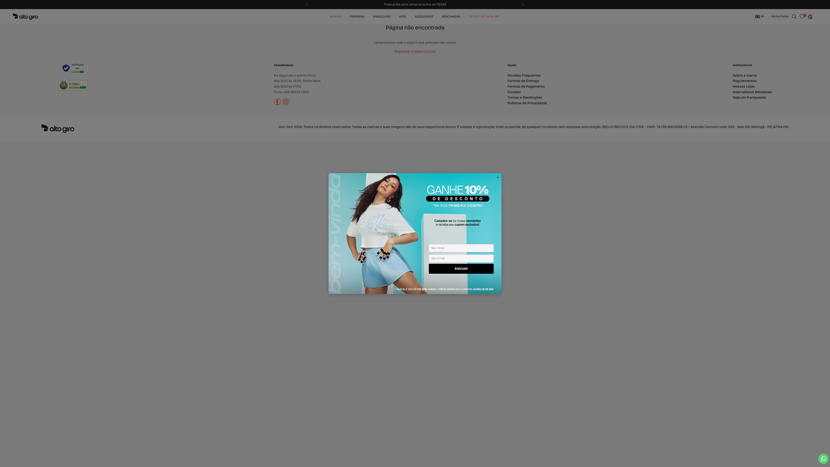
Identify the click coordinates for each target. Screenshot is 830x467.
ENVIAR (461, 269)
